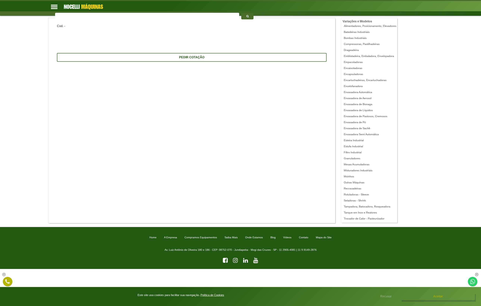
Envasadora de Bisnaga (358, 104)
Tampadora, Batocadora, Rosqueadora (367, 206)
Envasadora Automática (358, 92)
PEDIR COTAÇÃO (191, 57)
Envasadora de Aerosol (357, 98)
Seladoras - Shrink (355, 200)
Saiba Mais (231, 237)
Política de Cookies (212, 295)
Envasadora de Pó (355, 122)
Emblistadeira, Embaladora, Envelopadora (369, 56)
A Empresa (170, 237)
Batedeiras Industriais (357, 32)
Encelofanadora (353, 86)
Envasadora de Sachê (357, 128)
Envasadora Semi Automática (361, 134)
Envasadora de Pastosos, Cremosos (365, 116)
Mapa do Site (324, 237)
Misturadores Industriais (358, 170)
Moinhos (349, 176)
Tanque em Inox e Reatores (360, 212)
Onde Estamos (254, 237)
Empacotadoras (353, 62)
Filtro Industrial (353, 152)
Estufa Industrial (353, 146)
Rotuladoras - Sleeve (356, 194)
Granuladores (352, 158)
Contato (303, 237)
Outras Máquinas (354, 182)
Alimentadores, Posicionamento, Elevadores (370, 26)
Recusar (386, 296)
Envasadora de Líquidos (358, 110)
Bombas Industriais (355, 38)
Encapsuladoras (353, 74)
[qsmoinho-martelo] (247, 16)
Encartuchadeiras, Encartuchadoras (365, 80)
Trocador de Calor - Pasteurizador (364, 218)
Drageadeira (351, 50)
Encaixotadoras (353, 68)
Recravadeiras (352, 188)
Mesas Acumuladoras (356, 164)
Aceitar (438, 296)
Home (153, 237)
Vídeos (287, 237)
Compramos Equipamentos (201, 237)
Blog (273, 237)
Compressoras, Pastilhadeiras (362, 44)
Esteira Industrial (354, 140)
